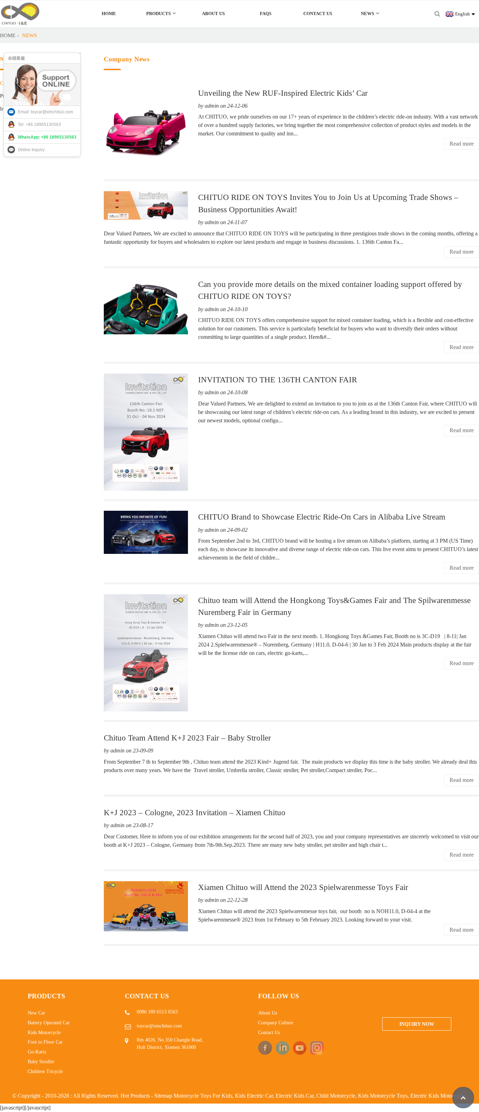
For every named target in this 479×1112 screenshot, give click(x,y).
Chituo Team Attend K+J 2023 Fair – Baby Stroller (187, 737)
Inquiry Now (416, 1024)
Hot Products (135, 1096)
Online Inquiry (31, 149)
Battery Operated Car (49, 1022)
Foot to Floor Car (45, 1042)
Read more (462, 144)
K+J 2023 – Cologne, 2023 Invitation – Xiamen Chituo (194, 812)
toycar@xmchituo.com (159, 1026)
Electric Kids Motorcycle (438, 1096)
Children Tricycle (45, 1071)
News (367, 13)
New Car (36, 1013)
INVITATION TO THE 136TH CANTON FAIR (277, 379)
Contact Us (317, 13)
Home (109, 13)
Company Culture (275, 1022)
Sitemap (163, 1096)
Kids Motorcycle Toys (382, 1096)
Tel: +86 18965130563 (39, 124)
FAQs (265, 13)
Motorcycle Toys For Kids (203, 1096)
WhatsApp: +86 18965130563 (47, 137)
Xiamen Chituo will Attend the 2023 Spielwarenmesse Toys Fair (303, 887)
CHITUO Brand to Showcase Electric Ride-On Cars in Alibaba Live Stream (321, 516)
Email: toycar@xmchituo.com (45, 111)
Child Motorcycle (335, 1096)
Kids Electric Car (254, 1096)
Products (158, 13)
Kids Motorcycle (44, 1032)
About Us (213, 13)
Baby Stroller (41, 1061)
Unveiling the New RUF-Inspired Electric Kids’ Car (283, 93)
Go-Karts (37, 1051)
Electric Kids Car (294, 1096)
